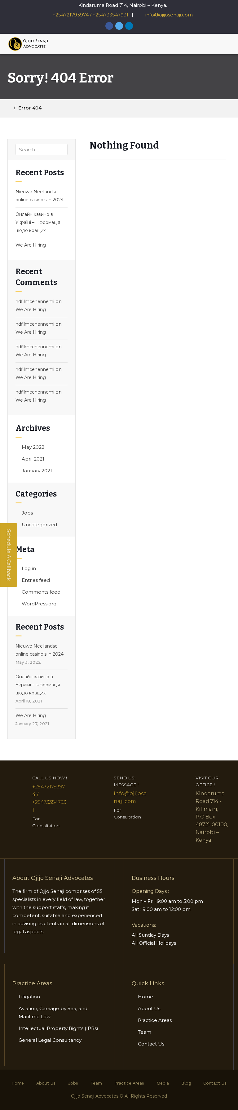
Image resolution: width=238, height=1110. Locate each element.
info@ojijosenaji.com (168, 15)
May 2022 (33, 447)
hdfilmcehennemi (34, 301)
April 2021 (33, 459)
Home (145, 997)
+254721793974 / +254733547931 (90, 15)
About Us (149, 1008)
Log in (29, 568)
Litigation (29, 997)
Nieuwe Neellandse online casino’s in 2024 (39, 196)
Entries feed (36, 580)
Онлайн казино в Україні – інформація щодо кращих (37, 222)
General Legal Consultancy (50, 1040)
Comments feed (41, 592)
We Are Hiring (30, 245)
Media (162, 1083)
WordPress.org (39, 604)
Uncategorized (39, 525)
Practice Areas (155, 1020)
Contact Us (151, 1044)
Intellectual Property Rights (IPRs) (59, 1028)
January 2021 (37, 471)
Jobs (27, 513)
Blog (186, 1083)
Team (144, 1032)
